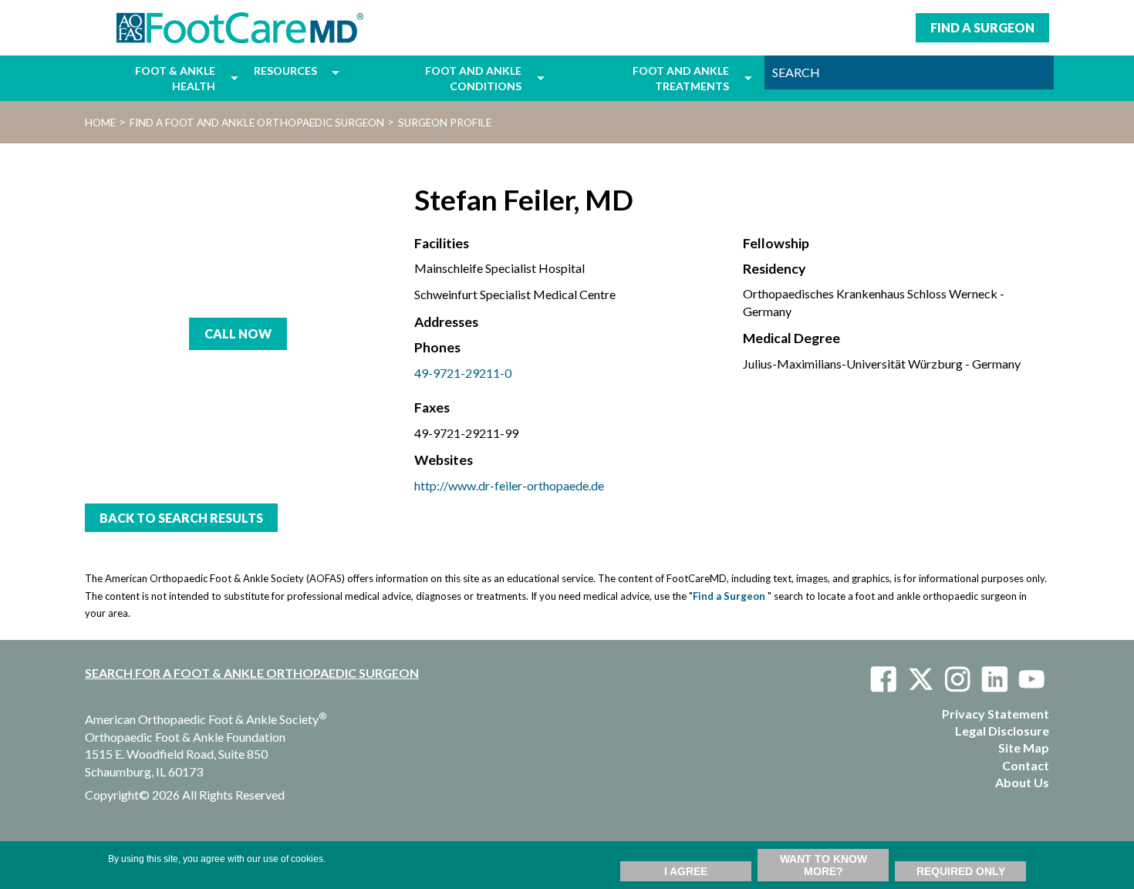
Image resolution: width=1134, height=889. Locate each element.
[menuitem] (154, 78)
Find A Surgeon (982, 27)
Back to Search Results (181, 517)
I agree (685, 871)
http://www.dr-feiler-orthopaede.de (509, 485)
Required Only (960, 871)
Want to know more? (823, 865)
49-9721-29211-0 (462, 372)
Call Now (238, 333)
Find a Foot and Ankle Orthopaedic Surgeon (257, 122)
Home (100, 122)
